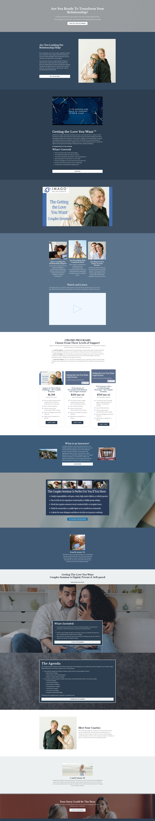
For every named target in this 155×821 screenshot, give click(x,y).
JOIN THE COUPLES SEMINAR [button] (77, 23)
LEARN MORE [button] (77, 464)
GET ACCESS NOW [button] (55, 76)
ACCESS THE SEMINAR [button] (77, 642)
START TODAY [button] (51, 422)
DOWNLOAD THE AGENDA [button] (77, 699)
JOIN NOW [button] (77, 171)
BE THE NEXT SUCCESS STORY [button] (77, 519)
